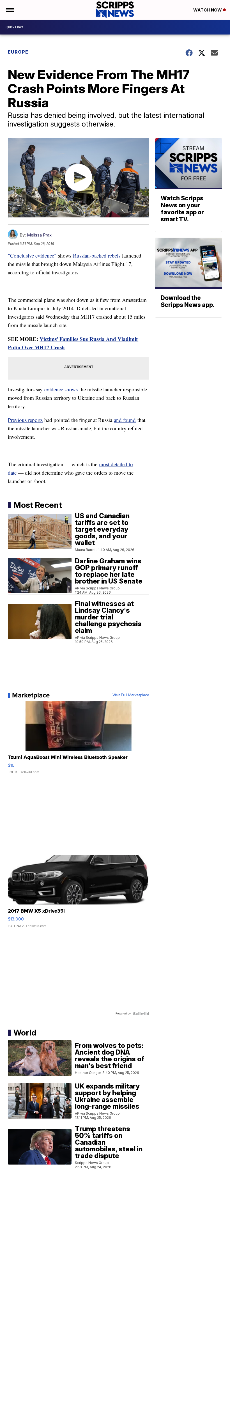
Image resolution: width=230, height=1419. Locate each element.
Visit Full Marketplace (130, 695)
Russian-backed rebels (96, 255)
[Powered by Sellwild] (141, 1014)
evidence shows (61, 389)
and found (125, 419)
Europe (18, 52)
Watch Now (208, 10)
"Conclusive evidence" (32, 255)
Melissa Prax (39, 235)
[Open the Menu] (9, 10)
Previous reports (25, 419)
